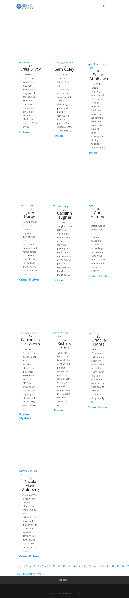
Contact (62, 579)
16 (83, 566)
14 (74, 566)
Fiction (24, 132)
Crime (23, 279)
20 (103, 566)
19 (98, 566)
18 (93, 566)
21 (108, 566)
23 (118, 566)
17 (88, 566)
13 (69, 566)
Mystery (25, 418)
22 (113, 566)
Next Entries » (37, 573)
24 (123, 566)
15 (79, 566)
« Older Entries (22, 573)
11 (59, 566)
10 (54, 566)
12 (64, 566)
